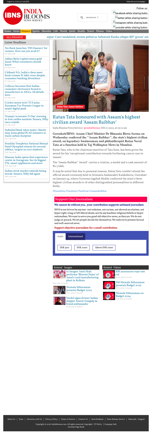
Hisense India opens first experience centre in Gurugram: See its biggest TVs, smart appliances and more (26, 160)
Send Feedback (97, 419)
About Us (11, 419)
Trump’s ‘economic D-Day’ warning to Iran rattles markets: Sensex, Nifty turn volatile (26, 119)
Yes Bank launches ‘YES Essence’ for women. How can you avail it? (26, 49)
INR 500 (64, 247)
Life (55, 31)
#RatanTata (59, 191)
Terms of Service (68, 419)
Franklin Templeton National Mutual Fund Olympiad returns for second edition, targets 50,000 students (26, 146)
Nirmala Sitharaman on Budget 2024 (130, 294)
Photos (100, 31)
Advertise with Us (34, 419)
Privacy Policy (51, 419)
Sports (35, 31)
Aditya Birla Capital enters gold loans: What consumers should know (23, 62)
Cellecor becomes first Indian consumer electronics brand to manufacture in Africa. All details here (24, 90)
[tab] (60, 236)
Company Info (110, 424)
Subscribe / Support (136, 419)
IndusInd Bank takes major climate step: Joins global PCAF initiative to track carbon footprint (25, 133)
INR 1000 (82, 247)
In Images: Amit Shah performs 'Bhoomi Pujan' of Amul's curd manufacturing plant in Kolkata (82, 276)
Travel (90, 31)
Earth (72, 31)
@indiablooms (92, 128)
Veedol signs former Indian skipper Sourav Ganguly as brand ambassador (82, 301)
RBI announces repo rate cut (130, 273)
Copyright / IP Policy (93, 424)
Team (21, 419)
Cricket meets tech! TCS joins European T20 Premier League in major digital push (24, 106)
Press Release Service (116, 419)
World (63, 31)
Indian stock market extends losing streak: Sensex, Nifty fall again (25, 172)
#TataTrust (83, 191)
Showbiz (46, 31)
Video (109, 31)
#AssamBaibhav (98, 191)
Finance (26, 31)
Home (7, 31)
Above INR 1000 (104, 247)
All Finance (14, 37)
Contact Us (83, 419)
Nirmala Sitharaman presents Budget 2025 (79, 288)
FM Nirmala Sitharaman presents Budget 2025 (130, 284)
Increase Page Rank (76, 427)
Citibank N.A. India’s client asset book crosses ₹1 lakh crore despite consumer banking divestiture (25, 75)
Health (81, 31)
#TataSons (71, 191)
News (16, 31)
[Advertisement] (26, 298)
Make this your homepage (136, 2)
